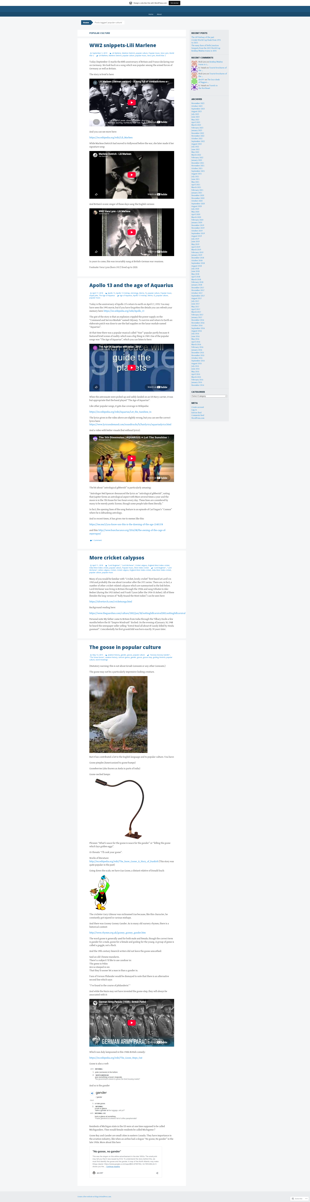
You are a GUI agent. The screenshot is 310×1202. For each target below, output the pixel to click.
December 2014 (197, 385)
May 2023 (195, 120)
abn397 (201, 80)
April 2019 (195, 247)
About (159, 14)
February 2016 (197, 347)
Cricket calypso (141, 565)
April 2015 (195, 374)
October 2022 (196, 138)
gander (123, 655)
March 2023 (196, 125)
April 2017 (195, 309)
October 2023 (196, 106)
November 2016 (197, 323)
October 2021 (196, 168)
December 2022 (197, 133)
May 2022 (195, 152)
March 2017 (196, 312)
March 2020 (196, 217)
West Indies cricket (141, 568)
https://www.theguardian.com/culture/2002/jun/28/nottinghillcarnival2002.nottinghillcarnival (137, 613)
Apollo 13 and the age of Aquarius (131, 285)
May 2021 (195, 182)
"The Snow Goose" (96, 657)
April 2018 (195, 277)
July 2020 (195, 209)
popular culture (142, 53)
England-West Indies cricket (158, 565)
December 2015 (197, 353)
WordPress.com (197, 418)
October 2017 (196, 293)
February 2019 (197, 252)
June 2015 (195, 369)
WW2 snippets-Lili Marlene (122, 45)
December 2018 (197, 258)
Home (150, 14)
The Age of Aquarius (107, 295)
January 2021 (196, 193)
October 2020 (196, 201)
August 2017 (196, 298)
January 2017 (196, 317)
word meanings (102, 660)
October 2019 (196, 231)
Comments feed (197, 415)
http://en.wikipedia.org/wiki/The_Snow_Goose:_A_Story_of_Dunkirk (123, 861)
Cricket (113, 570)
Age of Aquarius (126, 295)
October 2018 (196, 260)
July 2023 (195, 114)
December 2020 (197, 195)
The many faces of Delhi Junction (205, 45)
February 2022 (197, 157)
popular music (140, 55)
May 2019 (195, 244)
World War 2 (161, 55)
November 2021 (197, 166)
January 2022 (196, 160)
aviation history (114, 655)
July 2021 (195, 176)
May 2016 (195, 339)
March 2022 (196, 155)
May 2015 (195, 372)
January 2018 (196, 285)
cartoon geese (124, 657)
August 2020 (196, 206)
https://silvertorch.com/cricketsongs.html (110, 601)
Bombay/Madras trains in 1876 (204, 51)
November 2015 (197, 355)
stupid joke (93, 295)
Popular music (154, 53)
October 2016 (196, 325)
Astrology (134, 293)
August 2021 (196, 174)
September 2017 (198, 296)
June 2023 (195, 117)
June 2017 (195, 304)
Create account (197, 407)
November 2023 (197, 103)
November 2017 (197, 290)
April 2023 (195, 122)
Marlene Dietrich (128, 53)
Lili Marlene (116, 53)
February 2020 (197, 220)
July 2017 (195, 301)
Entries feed (196, 413)
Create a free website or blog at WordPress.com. (94, 1197)
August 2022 (196, 144)
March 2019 (196, 250)
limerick (162, 657)
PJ (146, 293)
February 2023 (197, 128)
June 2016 (195, 336)
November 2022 (197, 136)
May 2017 (195, 307)
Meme (141, 293)
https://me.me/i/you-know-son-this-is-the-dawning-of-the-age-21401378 (126, 524)
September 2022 (198, 141)
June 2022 (195, 149)
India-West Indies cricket (98, 568)
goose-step (147, 657)
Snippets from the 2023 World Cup (205, 48)
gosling (156, 657)
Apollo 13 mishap (123, 293)
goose (129, 655)
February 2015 (197, 380)
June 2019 (195, 241)
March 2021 (196, 187)
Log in (194, 410)
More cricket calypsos (116, 557)
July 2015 (195, 366)
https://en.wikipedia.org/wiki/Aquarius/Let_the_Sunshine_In (120, 412)
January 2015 (196, 382)
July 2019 (195, 239)
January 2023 (196, 130)
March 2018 (196, 279)
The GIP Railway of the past (202, 37)
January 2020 (196, 222)
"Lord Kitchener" (127, 565)
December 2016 (197, 320)
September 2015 (198, 361)
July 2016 (195, 334)
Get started (174, 3)
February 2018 (197, 282)
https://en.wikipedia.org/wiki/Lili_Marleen (111, 137)
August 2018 (196, 266)
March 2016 (196, 344)
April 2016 (195, 342)
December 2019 (197, 225)
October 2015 (196, 358)
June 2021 (195, 179)
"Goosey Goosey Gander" (160, 655)
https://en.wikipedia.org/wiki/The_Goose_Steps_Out (115, 1058)
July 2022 (195, 147)
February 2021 (197, 190)
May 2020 (195, 212)
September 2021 (198, 171)
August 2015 (196, 363)
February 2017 (197, 315)
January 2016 (196, 350)
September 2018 (198, 263)
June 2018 (195, 271)
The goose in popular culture (125, 647)
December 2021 (197, 163)
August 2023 (196, 111)
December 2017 (197, 288)
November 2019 (197, 228)
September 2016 (198, 328)
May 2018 (195, 274)
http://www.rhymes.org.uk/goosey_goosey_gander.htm (117, 932)
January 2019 (196, 255)
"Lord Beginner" (114, 565)
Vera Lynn (164, 53)
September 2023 (198, 109)
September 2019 (198, 233)
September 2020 (198, 204)
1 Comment (97, 540)
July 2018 (195, 269)
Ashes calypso (104, 570)
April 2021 (195, 185)
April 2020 (195, 214)
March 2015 (196, 377)
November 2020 (197, 198)
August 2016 (196, 331)
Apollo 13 (111, 293)
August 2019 (196, 236)
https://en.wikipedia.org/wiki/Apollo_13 (123, 311)
